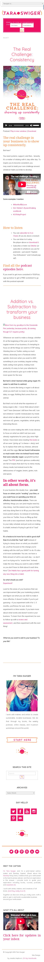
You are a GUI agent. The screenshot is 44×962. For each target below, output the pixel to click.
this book (32, 440)
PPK (13, 460)
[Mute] (31, 125)
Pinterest (13, 818)
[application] (22, 125)
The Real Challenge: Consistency (22, 54)
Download (32, 131)
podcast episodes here (17, 267)
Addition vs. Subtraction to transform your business (22, 309)
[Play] (6, 125)
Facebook (20, 811)
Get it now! (22, 30)
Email (20, 818)
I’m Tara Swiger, (9, 871)
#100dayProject (19, 214)
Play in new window (18, 131)
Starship (6, 876)
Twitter (13, 811)
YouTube (27, 811)
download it (34, 242)
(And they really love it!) (16, 891)
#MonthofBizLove (20, 205)
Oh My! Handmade (29, 958)
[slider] (36, 125)
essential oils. (11, 885)
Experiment (7, 583)
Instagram (34, 811)
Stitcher (33, 246)
